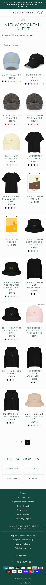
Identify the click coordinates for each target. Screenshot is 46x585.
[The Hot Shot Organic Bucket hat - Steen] (37, 251)
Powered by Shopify (23, 583)
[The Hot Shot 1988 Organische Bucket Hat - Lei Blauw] (12, 296)
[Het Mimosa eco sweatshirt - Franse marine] (31, 382)
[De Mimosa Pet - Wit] (17, 81)
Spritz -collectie (23, 544)
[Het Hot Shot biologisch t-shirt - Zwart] (6, 208)
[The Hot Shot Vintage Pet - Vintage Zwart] (29, 124)
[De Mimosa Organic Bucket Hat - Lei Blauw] (34, 425)
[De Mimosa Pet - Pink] (12, 81)
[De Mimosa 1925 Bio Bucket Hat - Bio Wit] (17, 339)
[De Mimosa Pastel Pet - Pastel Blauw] (7, 165)
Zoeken (23, 493)
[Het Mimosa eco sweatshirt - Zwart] (34, 382)
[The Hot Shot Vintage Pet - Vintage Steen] (34, 124)
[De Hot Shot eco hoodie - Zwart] (10, 423)
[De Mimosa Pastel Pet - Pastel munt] (16, 165)
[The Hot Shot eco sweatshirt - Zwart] (34, 294)
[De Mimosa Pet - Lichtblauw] (14, 81)
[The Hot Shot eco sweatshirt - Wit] (37, 294)
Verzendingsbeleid (23, 497)
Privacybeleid (23, 510)
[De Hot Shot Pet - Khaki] (31, 84)
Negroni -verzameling (23, 539)
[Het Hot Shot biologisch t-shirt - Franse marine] (9, 208)
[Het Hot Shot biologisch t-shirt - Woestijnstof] (14, 208)
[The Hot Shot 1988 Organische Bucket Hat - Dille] (9, 296)
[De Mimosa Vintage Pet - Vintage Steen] (12, 124)
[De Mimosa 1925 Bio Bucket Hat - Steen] (14, 339)
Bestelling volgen (23, 518)
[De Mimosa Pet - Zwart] (3, 81)
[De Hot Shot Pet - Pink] (34, 84)
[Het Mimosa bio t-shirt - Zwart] (29, 165)
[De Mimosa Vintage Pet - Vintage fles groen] (17, 124)
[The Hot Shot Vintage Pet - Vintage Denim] (37, 124)
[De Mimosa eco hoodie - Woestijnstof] (13, 380)
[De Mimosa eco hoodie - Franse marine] (7, 380)
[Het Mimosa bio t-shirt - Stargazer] (34, 165)
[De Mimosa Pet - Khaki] (9, 81)
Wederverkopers (23, 514)
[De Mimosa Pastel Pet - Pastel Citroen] (13, 165)
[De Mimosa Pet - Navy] (6, 81)
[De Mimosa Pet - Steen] (20, 81)
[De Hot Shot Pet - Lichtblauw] (37, 84)
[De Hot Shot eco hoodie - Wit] (16, 423)
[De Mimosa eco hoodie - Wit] (16, 380)
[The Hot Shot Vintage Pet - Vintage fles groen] (40, 124)
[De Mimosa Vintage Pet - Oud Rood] (9, 124)
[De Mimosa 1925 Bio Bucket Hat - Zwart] (6, 339)
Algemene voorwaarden (23, 501)
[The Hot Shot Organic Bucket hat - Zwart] (29, 251)
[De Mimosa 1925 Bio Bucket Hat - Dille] (9, 339)
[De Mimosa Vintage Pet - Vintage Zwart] (6, 124)
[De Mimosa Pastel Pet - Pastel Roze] (10, 165)
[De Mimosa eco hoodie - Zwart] (10, 380)
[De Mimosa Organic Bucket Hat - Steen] (37, 425)
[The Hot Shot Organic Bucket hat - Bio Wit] (40, 251)
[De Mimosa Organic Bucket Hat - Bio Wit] (40, 425)
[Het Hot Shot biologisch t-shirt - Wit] (17, 208)
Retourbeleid (23, 506)
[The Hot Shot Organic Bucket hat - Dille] (31, 251)
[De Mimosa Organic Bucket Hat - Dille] (31, 425)
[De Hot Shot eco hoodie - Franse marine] (7, 423)
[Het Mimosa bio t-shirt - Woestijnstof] (37, 165)
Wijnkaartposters (23, 548)
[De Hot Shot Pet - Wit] (40, 84)
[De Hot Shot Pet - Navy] (29, 84)
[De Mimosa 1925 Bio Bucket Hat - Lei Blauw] (12, 339)
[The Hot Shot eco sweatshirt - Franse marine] (31, 294)
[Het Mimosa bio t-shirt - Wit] (40, 165)
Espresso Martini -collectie (23, 535)
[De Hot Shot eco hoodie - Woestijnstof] (13, 423)
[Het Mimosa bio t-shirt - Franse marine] (31, 165)
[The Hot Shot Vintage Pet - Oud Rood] (31, 124)
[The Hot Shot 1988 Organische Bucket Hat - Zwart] (6, 296)
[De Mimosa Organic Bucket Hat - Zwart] (29, 425)
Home (22, 20)
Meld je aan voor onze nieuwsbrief (22, 527)
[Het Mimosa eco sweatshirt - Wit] (37, 382)
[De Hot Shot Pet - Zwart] (26, 84)
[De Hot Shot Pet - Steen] (43, 84)
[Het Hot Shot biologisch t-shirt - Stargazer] (12, 208)
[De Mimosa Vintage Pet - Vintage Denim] (14, 124)
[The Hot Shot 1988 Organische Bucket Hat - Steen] (14, 296)
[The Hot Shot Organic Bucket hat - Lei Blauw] (34, 251)
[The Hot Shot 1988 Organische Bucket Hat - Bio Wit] (17, 296)
